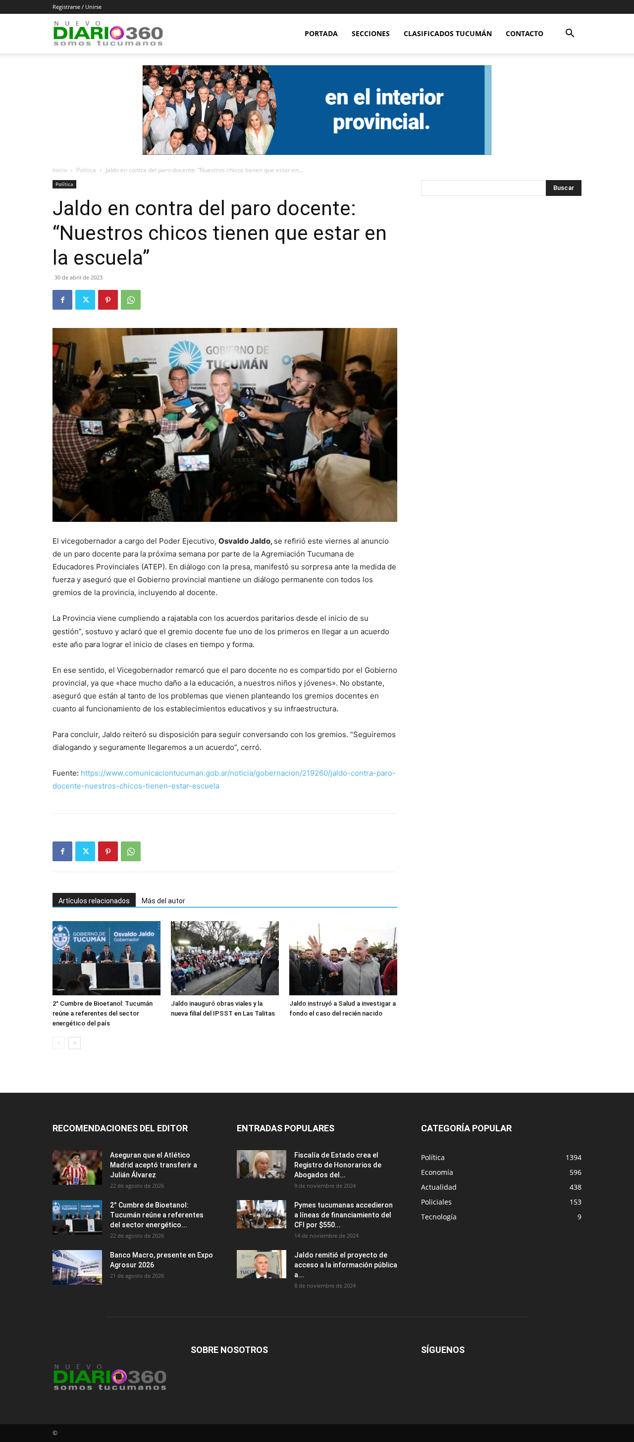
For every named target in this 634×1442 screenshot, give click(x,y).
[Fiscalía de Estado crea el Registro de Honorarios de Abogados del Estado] (261, 1164)
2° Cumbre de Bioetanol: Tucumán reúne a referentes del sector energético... (157, 1215)
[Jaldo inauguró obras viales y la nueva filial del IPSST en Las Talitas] (225, 958)
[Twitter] (85, 300)
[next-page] (74, 1043)
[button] (569, 34)
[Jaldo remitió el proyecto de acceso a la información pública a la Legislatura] (261, 1264)
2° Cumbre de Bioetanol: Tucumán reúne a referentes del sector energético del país (103, 1013)
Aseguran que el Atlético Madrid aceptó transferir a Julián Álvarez (153, 1165)
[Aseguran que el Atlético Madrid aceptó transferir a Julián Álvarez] (77, 1167)
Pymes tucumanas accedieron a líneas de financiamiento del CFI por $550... (343, 1215)
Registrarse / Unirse (77, 6)
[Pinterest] (108, 300)
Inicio (60, 170)
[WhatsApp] (131, 300)
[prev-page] (59, 1043)
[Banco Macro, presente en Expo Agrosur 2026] (77, 1267)
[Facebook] (62, 300)
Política (86, 170)
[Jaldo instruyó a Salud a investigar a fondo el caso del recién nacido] (343, 958)
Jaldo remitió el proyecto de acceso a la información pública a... (345, 1265)
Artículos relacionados (94, 901)
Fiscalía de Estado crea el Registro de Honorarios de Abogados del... (337, 1165)
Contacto (524, 33)
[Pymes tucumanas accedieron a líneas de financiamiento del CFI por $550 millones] (261, 1214)
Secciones (371, 33)
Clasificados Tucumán (448, 33)
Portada (321, 33)
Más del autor (163, 901)
